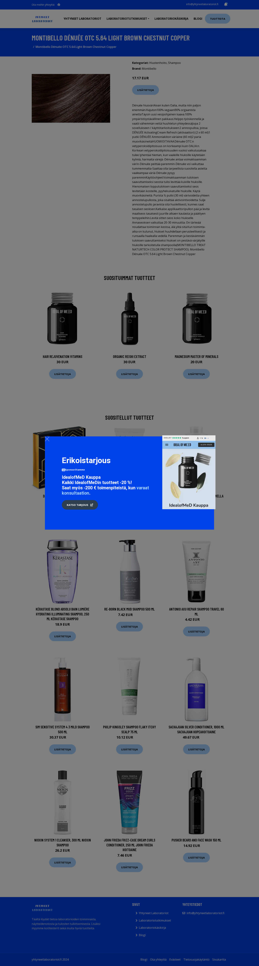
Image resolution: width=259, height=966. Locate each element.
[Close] (47, 438)
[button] (80, 505)
